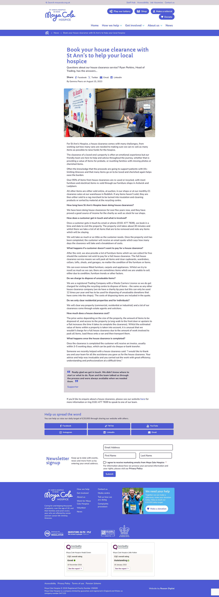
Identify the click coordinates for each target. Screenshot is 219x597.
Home (95, 25)
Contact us (170, 2)
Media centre (104, 493)
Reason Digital (167, 588)
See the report (74, 569)
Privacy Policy (135, 468)
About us (153, 25)
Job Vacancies (156, 2)
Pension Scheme (93, 583)
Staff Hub (131, 2)
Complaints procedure (103, 505)
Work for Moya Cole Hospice (84, 502)
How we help (110, 25)
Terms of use (78, 583)
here (142, 399)
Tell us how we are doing (105, 498)
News (169, 25)
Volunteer (81, 507)
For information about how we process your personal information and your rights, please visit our (135, 467)
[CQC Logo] (74, 549)
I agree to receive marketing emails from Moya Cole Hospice (136, 462)
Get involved (133, 25)
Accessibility (143, 2)
